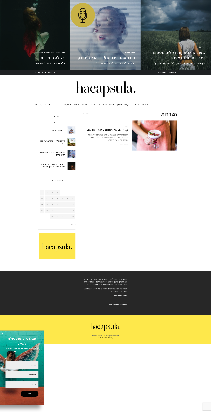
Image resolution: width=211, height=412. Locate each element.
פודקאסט (67, 104)
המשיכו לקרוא (124, 145)
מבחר (126, 126)
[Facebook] (45, 73)
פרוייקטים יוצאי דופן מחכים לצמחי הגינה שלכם (51, 154)
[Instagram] (42, 73)
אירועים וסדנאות (107, 104)
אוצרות (92, 104)
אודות (84, 104)
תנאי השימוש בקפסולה (118, 304)
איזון (146, 104)
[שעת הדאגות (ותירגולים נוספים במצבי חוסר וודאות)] (176, 35)
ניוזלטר (76, 104)
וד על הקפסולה (120, 295)
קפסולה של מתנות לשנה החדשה (107, 130)
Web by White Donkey (105, 338)
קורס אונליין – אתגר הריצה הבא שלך (52, 142)
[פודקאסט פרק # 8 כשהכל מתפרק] (105, 35)
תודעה (136, 104)
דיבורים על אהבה (58, 130)
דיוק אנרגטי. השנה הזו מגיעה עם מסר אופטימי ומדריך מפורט (52, 165)
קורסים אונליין (123, 104)
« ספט (73, 224)
